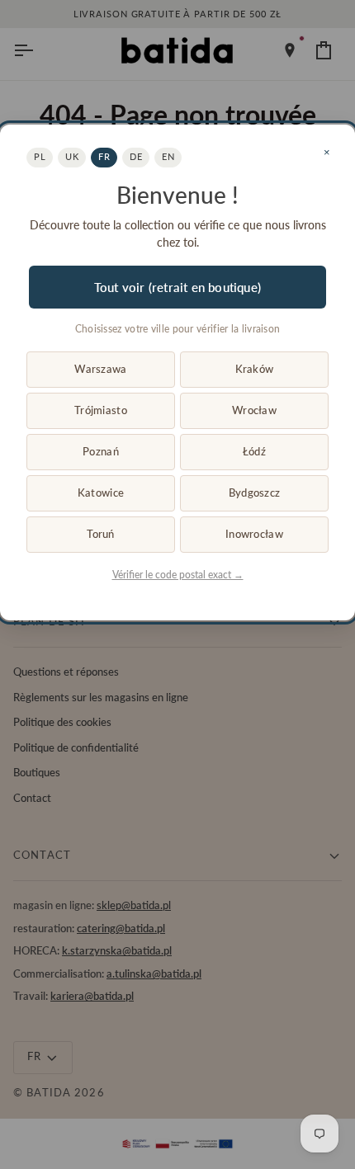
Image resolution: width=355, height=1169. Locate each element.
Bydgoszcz (254, 492)
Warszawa (100, 368)
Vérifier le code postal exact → (178, 574)
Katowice (101, 492)
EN (168, 156)
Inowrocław (254, 533)
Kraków (254, 368)
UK (71, 156)
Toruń (100, 533)
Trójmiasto (100, 410)
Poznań (101, 451)
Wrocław (254, 410)
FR (104, 156)
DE (136, 156)
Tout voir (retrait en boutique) (177, 287)
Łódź (254, 451)
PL (39, 156)
